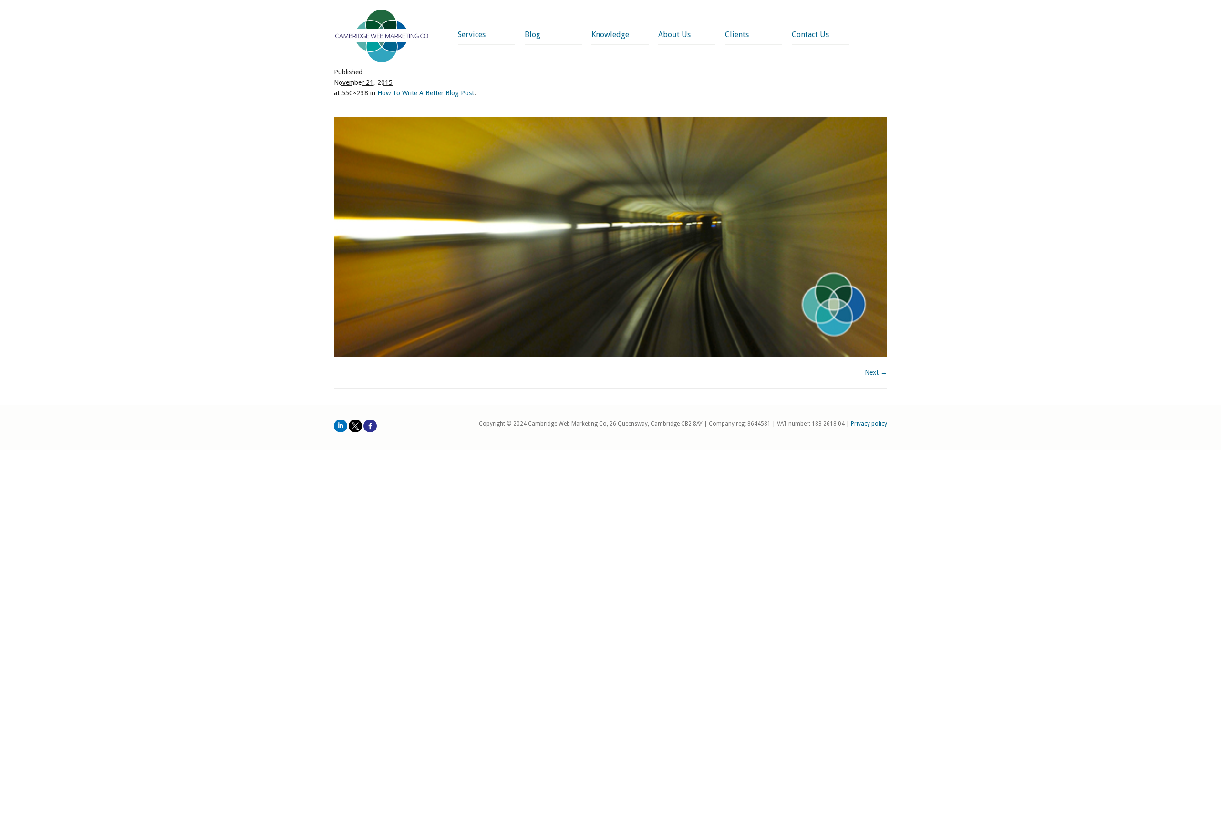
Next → (876, 372)
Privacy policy (869, 423)
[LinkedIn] (340, 426)
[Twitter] (355, 426)
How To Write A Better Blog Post (425, 93)
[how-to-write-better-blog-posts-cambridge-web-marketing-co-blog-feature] (610, 237)
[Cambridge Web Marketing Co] (382, 37)
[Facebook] (370, 426)
